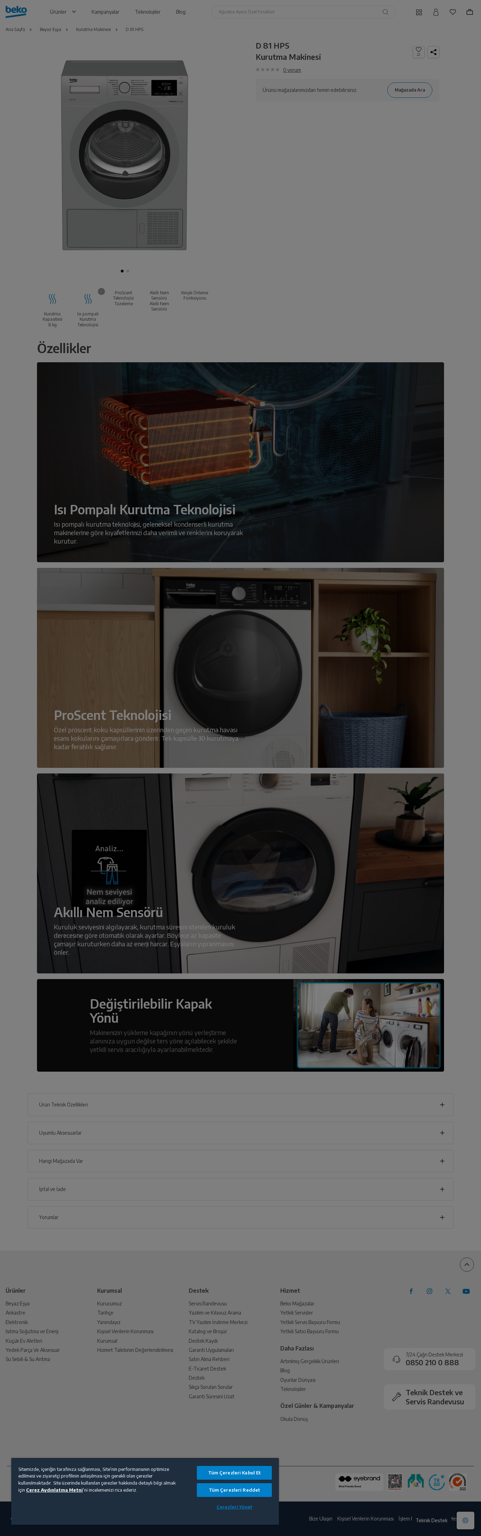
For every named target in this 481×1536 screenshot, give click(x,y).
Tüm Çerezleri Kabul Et (234, 1472)
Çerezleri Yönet (234, 1507)
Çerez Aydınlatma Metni (54, 1490)
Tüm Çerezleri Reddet (234, 1490)
